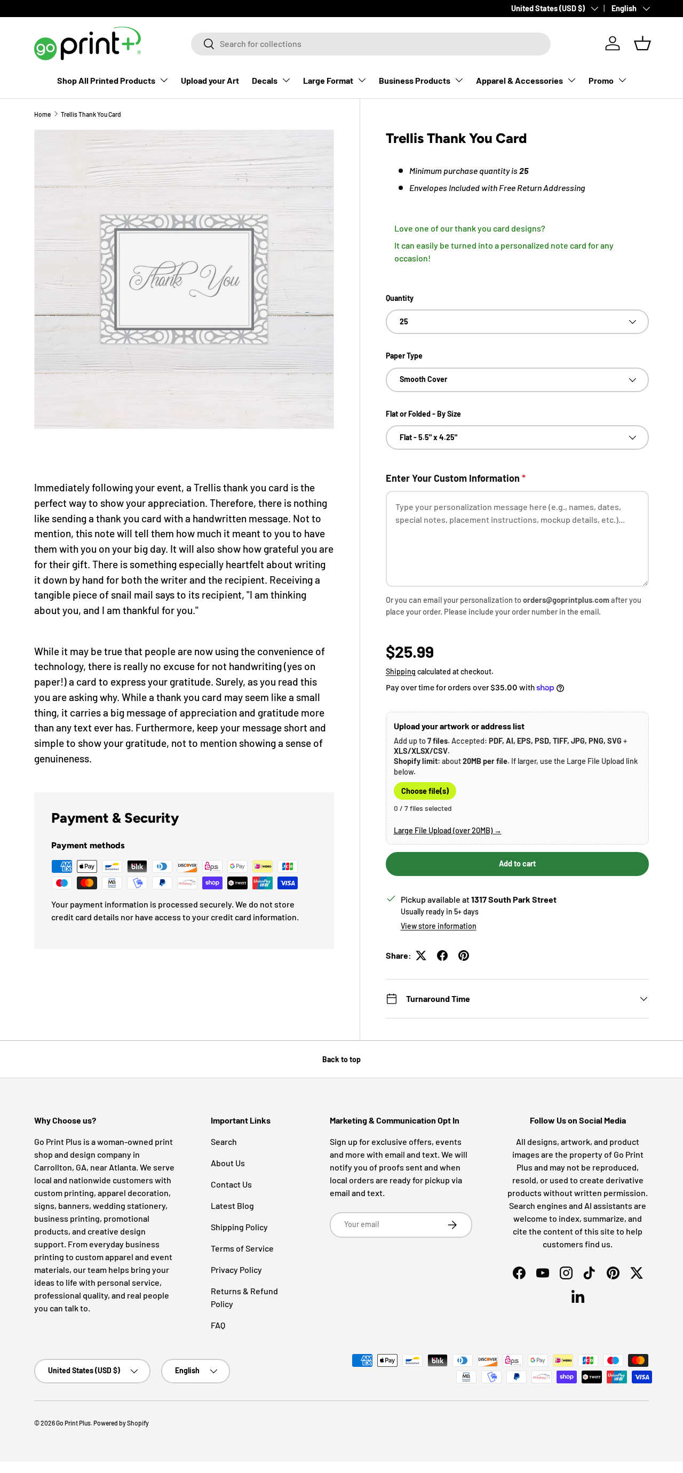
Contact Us (231, 1184)
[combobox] (371, 43)
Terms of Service (242, 1248)
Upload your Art (210, 80)
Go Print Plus (73, 1423)
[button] (642, 43)
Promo (601, 80)
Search (224, 1141)
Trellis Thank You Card (91, 114)
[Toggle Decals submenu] (286, 80)
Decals (264, 80)
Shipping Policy (239, 1227)
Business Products (414, 80)
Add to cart (517, 863)
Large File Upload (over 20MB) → (448, 830)
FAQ (218, 1325)
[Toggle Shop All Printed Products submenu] (163, 80)
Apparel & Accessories (519, 80)
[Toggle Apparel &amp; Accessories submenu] (571, 80)
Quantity (400, 297)
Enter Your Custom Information (456, 478)
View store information (438, 925)
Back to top (341, 1059)
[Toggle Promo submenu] (622, 80)
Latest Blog (232, 1205)
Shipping (401, 671)
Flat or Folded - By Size (423, 413)
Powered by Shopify (121, 1423)
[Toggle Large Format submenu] (361, 80)
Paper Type (404, 355)
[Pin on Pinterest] (463, 955)
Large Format (328, 80)
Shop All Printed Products (106, 80)
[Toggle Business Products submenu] (458, 80)
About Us (228, 1163)
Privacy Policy (236, 1269)
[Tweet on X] (421, 955)
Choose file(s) (425, 790)
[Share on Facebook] (442, 955)
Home (42, 114)
